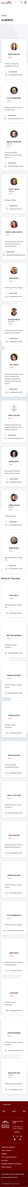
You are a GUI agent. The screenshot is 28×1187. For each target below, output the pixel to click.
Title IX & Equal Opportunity (9, 1157)
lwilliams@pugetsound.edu (15, 813)
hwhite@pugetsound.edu (15, 341)
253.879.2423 (12, 163)
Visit (3, 1111)
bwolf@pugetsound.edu (15, 482)
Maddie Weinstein (14, 142)
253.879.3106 (10, 252)
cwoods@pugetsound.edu (15, 525)
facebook (14, 1136)
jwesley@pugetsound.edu (15, 296)
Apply (14, 1111)
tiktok (20, 1139)
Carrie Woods (14, 506)
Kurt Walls (14, 595)
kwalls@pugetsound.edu (15, 613)
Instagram (17, 1136)
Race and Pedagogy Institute (9, 1177)
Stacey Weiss (14, 190)
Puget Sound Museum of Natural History (12, 1174)
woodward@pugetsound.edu (15, 1050)
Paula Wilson (14, 835)
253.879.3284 (13, 293)
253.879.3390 (13, 389)
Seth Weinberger (14, 98)
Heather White (14, 320)
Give (24, 1111)
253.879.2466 (13, 338)
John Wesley (14, 278)
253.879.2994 (12, 115)
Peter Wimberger (14, 915)
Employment (4, 1160)
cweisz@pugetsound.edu (15, 733)
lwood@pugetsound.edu (15, 1010)
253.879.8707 (12, 435)
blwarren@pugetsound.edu (15, 693)
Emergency (4, 1154)
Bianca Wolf (14, 461)
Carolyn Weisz (14, 715)
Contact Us (17, 1132)
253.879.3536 (13, 72)
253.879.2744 (13, 206)
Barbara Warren (14, 675)
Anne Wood (14, 952)
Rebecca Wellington (14, 232)
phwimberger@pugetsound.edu (15, 930)
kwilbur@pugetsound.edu (15, 773)
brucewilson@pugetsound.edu (15, 438)
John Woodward (14, 1032)
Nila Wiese (14, 364)
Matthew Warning (14, 635)
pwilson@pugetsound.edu (15, 853)
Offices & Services (6, 1167)
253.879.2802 (14, 479)
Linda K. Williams (14, 795)
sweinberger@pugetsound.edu (15, 118)
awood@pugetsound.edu (15, 970)
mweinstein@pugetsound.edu (15, 166)
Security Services (6, 1150)
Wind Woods (14, 548)
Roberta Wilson (14, 875)
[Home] (5, 1124)
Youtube (15, 1139)
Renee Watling (14, 54)
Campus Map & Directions (8, 1147)
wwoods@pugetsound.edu (15, 568)
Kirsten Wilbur (14, 755)
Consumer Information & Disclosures (11, 1163)
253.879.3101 (12, 565)
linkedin (21, 1136)
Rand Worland (14, 1073)
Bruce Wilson (14, 415)
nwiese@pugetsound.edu (15, 392)
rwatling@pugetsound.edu (15, 75)
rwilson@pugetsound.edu (15, 893)
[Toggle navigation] (25, 2)
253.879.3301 (13, 522)
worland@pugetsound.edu (15, 1089)
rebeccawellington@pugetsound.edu (15, 255)
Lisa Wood (14, 993)
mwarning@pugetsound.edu (15, 653)
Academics (4, 15)
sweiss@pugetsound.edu (15, 209)
